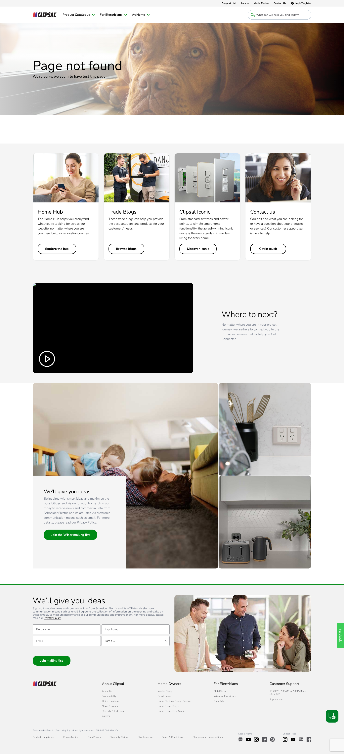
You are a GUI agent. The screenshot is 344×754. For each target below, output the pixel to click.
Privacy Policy (52, 618)
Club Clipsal (220, 691)
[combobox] (136, 641)
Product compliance (43, 737)
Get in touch (268, 249)
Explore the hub (57, 249)
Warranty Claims (119, 737)
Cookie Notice (70, 737)
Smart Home (164, 696)
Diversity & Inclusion (113, 711)
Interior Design (165, 691)
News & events (110, 706)
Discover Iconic (198, 249)
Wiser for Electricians (225, 696)
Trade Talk (219, 701)
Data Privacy (94, 737)
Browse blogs (126, 249)
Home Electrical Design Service (174, 701)
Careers (106, 716)
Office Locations (110, 701)
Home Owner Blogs (168, 706)
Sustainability (109, 696)
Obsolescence (145, 737)
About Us (107, 691)
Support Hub (276, 699)
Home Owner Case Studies (172, 711)
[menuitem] (78, 15)
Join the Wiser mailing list (70, 535)
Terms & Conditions (172, 737)
